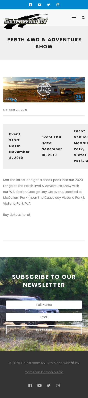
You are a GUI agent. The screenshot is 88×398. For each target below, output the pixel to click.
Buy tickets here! (16, 214)
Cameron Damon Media (44, 372)
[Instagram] (57, 4)
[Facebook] (30, 4)
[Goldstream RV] (26, 21)
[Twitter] (48, 4)
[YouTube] (39, 4)
